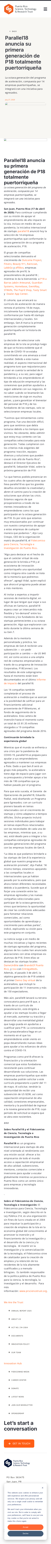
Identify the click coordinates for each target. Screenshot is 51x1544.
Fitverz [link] (7, 263)
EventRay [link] (34, 286)
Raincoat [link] (32, 263)
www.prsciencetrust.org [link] (33, 1291)
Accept (25, 1527)
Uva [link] (14, 968)
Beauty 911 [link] (19, 263)
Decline (25, 1533)
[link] (20, 4)
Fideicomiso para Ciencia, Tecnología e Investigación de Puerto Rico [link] (24, 544)
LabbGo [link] (8, 267)
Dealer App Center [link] (17, 293)
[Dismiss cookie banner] (42, 1488)
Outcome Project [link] (31, 260)
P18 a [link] (43, 278)
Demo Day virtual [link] (25, 980)
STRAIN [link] (8, 290)
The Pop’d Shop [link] (23, 290)
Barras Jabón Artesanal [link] (17, 282)
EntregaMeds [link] (29, 968)
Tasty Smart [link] (40, 290)
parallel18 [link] (23, 231)
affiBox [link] (19, 267)
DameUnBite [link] (11, 965)
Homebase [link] (21, 286)
